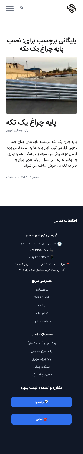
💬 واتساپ (41, 402)
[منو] (11, 8)
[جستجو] (21, 8)
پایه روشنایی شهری (17, 130)
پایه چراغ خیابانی (41, 351)
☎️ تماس (41, 419)
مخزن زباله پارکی (41, 374)
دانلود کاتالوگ (41, 297)
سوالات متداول (41, 321)
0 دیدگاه (11, 177)
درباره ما (42, 305)
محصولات (41, 289)
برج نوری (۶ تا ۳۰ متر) (41, 343)
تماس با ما (41, 313)
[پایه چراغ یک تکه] (41, 85)
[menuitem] (21, 8)
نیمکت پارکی (41, 367)
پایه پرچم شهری (42, 359)
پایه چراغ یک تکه (31, 123)
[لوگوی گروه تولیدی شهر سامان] (48, 8)
